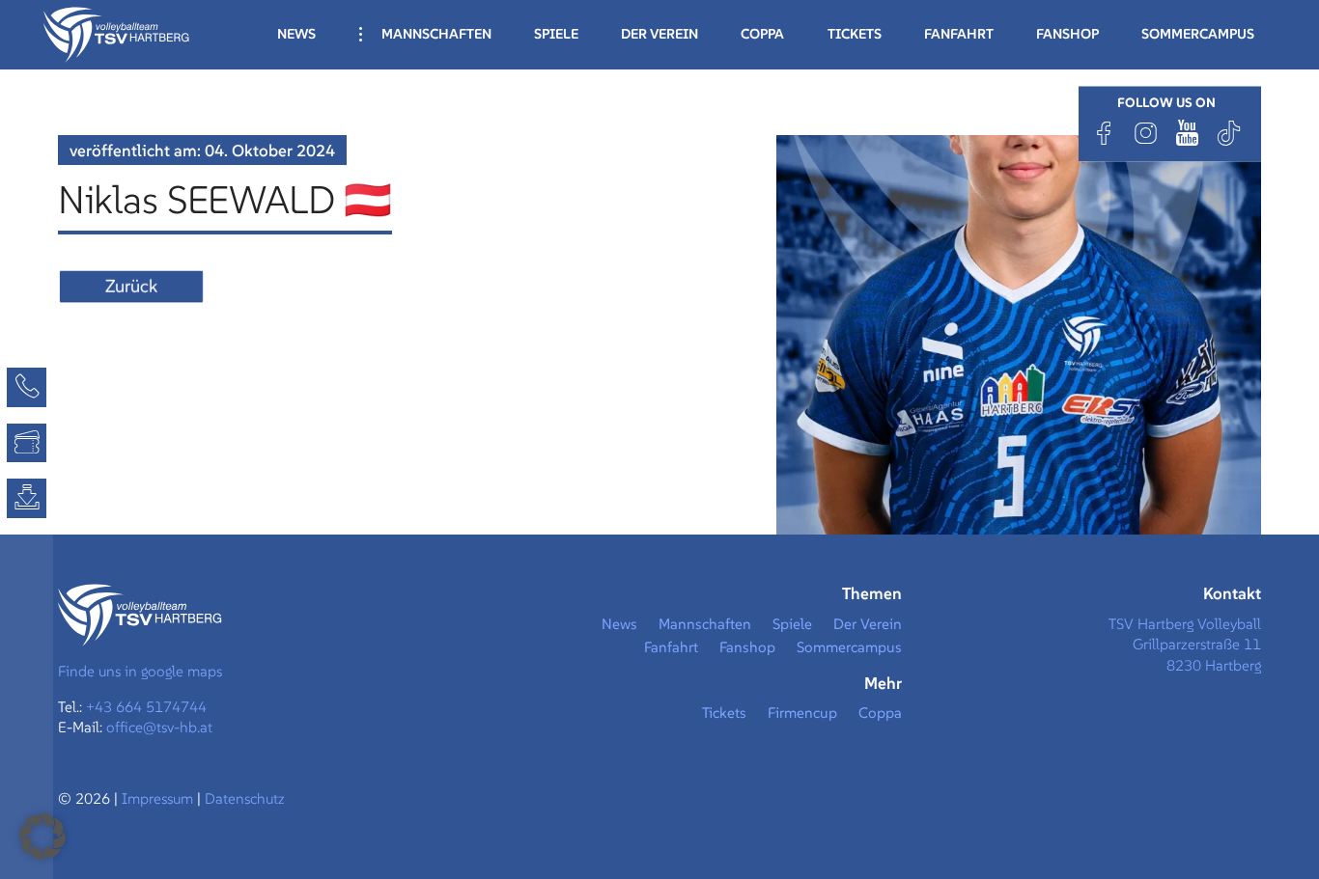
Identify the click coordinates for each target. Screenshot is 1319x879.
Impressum (159, 798)
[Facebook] (1104, 133)
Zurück (131, 286)
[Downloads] (26, 498)
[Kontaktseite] (26, 387)
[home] (116, 32)
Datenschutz (245, 798)
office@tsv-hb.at (159, 727)
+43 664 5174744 (146, 707)
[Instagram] (1146, 133)
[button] (42, 836)
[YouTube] (1187, 133)
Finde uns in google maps (140, 671)
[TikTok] (1229, 133)
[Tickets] (26, 443)
